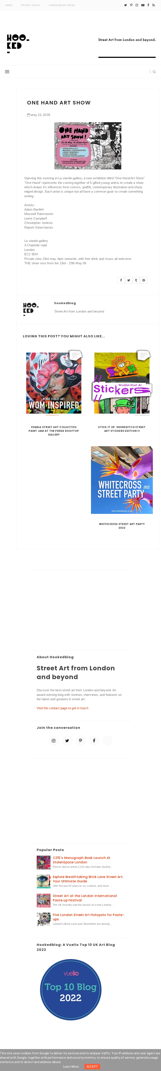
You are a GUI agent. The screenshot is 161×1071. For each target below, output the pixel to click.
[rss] (153, 5)
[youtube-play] (142, 5)
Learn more (71, 1066)
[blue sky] (107, 741)
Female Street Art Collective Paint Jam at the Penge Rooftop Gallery (54, 430)
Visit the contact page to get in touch (62, 708)
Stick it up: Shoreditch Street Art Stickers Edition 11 (121, 429)
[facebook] (148, 5)
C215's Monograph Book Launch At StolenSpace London (81, 860)
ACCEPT (92, 1066)
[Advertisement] (81, 610)
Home (8, 5)
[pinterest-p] (131, 5)
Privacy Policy (30, 5)
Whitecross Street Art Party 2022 (122, 526)
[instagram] (136, 5)
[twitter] (125, 5)
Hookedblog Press (62, 5)
